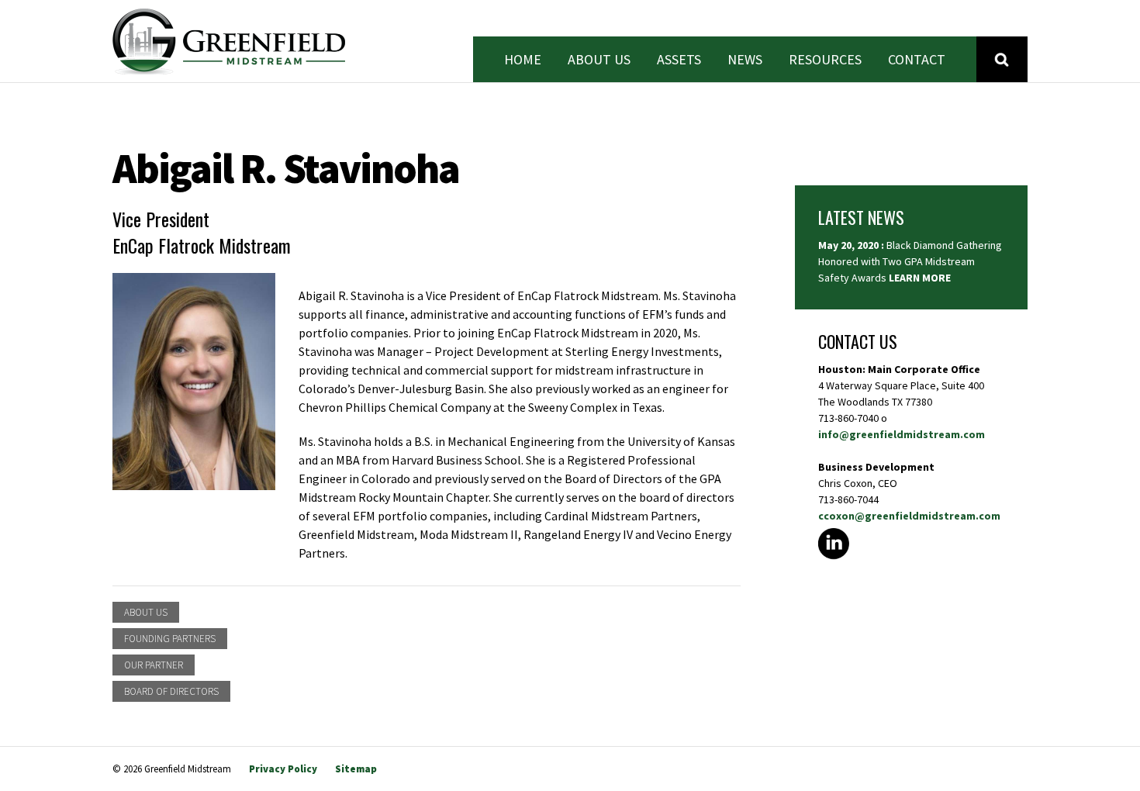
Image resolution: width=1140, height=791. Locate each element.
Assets (679, 60)
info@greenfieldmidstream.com (901, 434)
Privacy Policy (283, 768)
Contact (916, 60)
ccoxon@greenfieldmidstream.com (909, 516)
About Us (599, 60)
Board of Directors (171, 691)
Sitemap (356, 768)
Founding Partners (170, 638)
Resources (825, 60)
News (744, 60)
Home (522, 60)
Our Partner (153, 665)
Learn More (920, 278)
